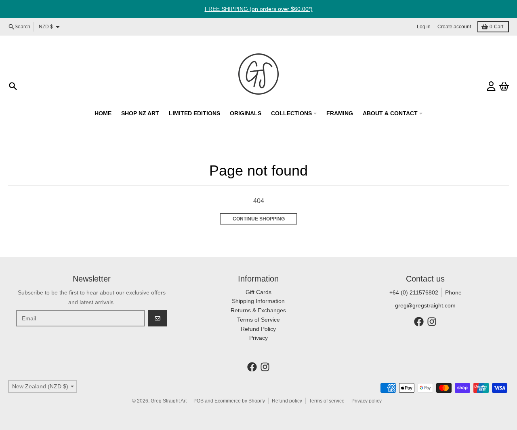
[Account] (491, 86)
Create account (454, 27)
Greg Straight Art (169, 401)
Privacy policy (366, 401)
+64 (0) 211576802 (413, 292)
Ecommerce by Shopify (239, 401)
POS (198, 401)
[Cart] (504, 86)
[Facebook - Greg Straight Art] (419, 321)
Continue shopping (259, 219)
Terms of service (327, 401)
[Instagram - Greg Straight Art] (432, 321)
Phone (453, 292)
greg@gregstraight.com (425, 305)
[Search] (13, 86)
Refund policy (287, 401)
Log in (424, 27)
